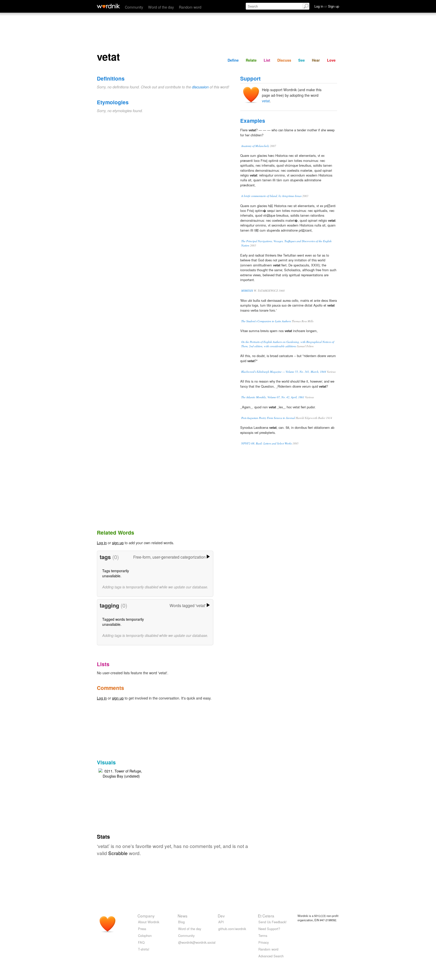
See (301, 60)
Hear (316, 60)
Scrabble (118, 853)
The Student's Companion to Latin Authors (266, 321)
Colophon (145, 935)
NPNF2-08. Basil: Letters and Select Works (266, 443)
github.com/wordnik (232, 928)
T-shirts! (143, 949)
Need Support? (269, 928)
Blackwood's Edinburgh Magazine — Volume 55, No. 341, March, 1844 (283, 371)
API (221, 921)
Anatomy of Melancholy (255, 146)
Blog (181, 921)
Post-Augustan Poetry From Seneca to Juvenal (268, 418)
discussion (200, 86)
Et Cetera (266, 915)
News (182, 915)
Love (331, 60)
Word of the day (161, 7)
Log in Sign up (326, 6)
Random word (190, 7)
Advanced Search (271, 956)
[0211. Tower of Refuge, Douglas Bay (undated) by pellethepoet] (121, 772)
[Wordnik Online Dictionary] (108, 6)
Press (142, 928)
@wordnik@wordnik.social (196, 942)
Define (233, 60)
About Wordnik (148, 921)
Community (134, 7)
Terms (262, 935)
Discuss (284, 60)
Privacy (263, 942)
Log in (102, 542)
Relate (251, 60)
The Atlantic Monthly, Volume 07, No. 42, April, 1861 (272, 397)
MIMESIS (247, 290)
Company (146, 915)
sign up (118, 542)
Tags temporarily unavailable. (115, 573)
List (267, 60)
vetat (266, 100)
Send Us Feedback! (272, 921)
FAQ (141, 942)
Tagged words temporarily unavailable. (123, 621)
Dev (221, 915)
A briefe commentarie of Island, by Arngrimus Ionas (271, 196)
